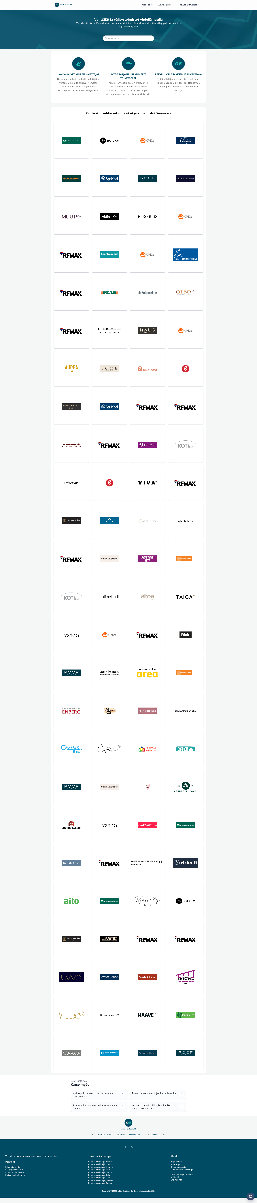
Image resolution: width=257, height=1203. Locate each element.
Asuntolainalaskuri (155, 1134)
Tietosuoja (175, 1164)
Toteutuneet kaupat (102, 1134)
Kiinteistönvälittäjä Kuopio (100, 1183)
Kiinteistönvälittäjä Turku (99, 1169)
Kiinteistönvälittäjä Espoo (99, 1164)
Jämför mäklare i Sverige (182, 1169)
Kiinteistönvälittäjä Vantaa (100, 1172)
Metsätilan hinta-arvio (15, 1175)
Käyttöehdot (176, 1161)
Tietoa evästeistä (178, 1167)
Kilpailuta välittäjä (13, 1167)
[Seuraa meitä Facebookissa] (125, 1147)
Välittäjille (175, 1177)
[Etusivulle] (63, 4)
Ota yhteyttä (176, 1180)
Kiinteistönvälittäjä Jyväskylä (100, 1180)
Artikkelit (121, 1134)
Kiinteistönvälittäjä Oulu (99, 1175)
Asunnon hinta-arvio (14, 1172)
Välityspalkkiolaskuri (14, 1169)
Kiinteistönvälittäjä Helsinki (100, 1161)
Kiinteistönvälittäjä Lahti (99, 1177)
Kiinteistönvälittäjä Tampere (100, 1167)
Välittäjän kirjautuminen (182, 1174)
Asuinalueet (135, 1134)
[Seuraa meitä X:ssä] (131, 1147)
